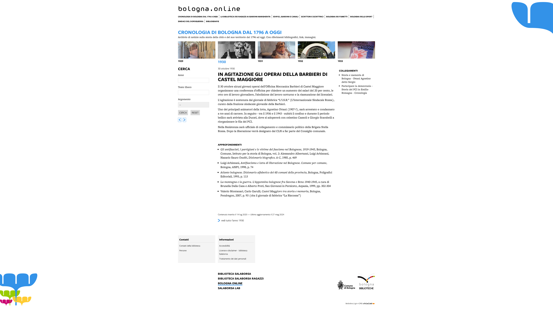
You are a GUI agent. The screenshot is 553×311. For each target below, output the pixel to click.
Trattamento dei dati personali (232, 258)
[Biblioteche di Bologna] (366, 282)
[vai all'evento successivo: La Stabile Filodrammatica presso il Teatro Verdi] (184, 120)
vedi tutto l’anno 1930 (232, 220)
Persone (182, 250)
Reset (195, 112)
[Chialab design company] (360, 301)
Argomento (184, 99)
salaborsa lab (229, 288)
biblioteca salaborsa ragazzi (241, 278)
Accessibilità (224, 245)
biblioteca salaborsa (234, 274)
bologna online (230, 283)
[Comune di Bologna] (346, 285)
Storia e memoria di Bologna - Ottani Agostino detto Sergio (356, 78)
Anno (181, 75)
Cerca (184, 69)
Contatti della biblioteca (189, 245)
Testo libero (185, 87)
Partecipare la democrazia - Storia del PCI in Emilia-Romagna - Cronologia (357, 89)
